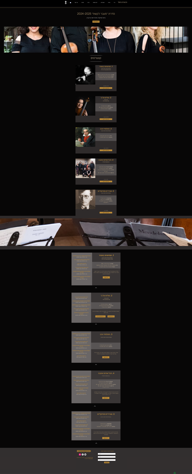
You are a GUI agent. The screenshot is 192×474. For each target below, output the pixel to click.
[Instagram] (80, 454)
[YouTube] (65, 3)
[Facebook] (65, 1)
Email (98, 455)
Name (99, 452)
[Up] (96, 287)
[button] (108, 2)
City (98, 458)
